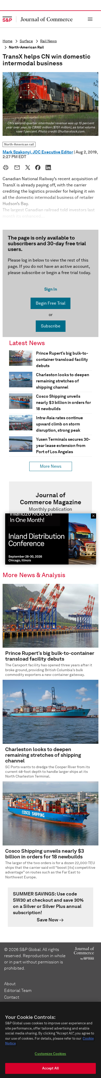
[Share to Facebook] (37, 167)
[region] (50, 1040)
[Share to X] (27, 167)
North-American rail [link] (19, 144)
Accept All (50, 1068)
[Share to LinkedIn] (49, 167)
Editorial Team (18, 990)
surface (26, 41)
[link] (50, 907)
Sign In (50, 289)
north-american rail (26, 47)
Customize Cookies (50, 1054)
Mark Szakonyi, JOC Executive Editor (38, 152)
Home (7, 41)
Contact (11, 997)
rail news (48, 41)
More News (50, 466)
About (10, 983)
